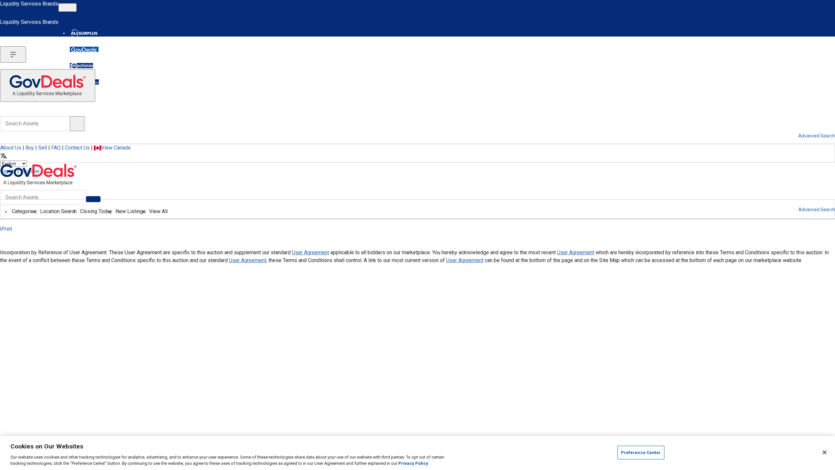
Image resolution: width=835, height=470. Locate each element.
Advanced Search (816, 209)
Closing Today (96, 211)
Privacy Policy (413, 463)
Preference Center (641, 452)
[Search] (93, 199)
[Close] (824, 452)
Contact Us (77, 148)
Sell (42, 148)
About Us (10, 148)
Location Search (58, 211)
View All (158, 211)
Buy (29, 148)
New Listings (130, 211)
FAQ (56, 148)
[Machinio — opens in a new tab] (81, 65)
